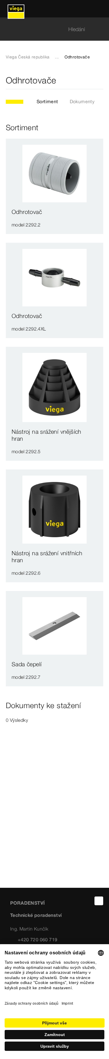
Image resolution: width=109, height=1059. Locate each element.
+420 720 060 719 (37, 939)
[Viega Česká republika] (16, 8)
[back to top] (98, 901)
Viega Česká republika (27, 57)
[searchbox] (49, 29)
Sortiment (47, 101)
